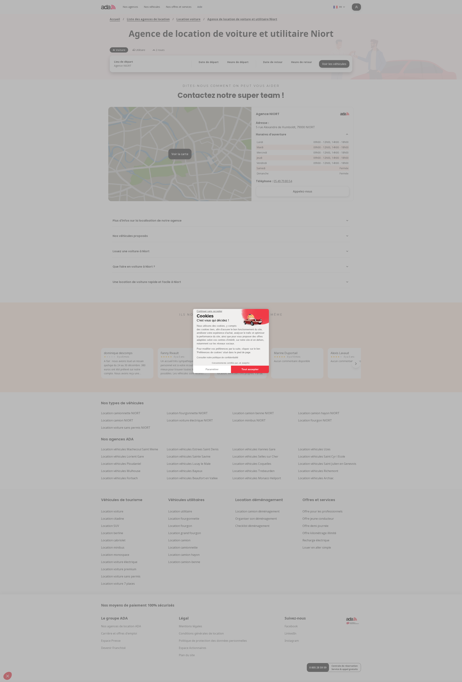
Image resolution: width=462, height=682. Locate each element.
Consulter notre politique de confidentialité (217, 357)
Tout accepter (249, 369)
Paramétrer (212, 369)
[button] (7, 676)
